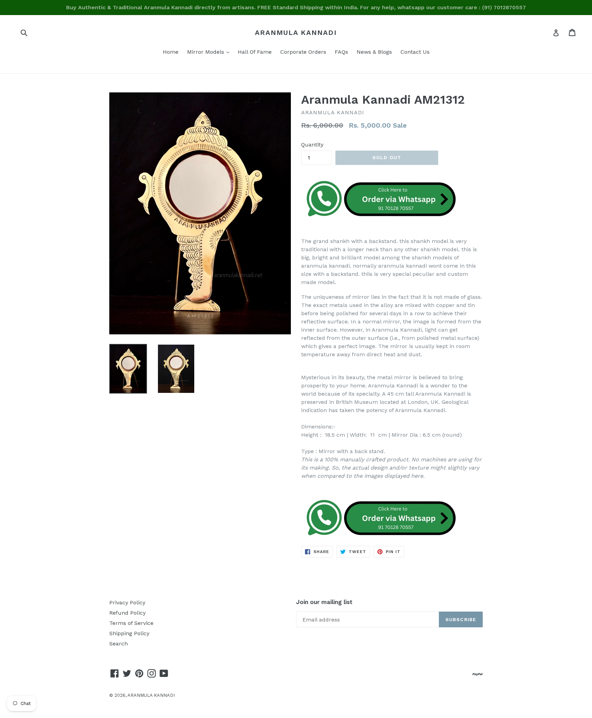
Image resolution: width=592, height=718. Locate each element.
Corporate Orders (303, 52)
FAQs (341, 52)
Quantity (312, 144)
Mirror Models (210, 51)
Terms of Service (131, 623)
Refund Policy (127, 613)
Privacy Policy (127, 602)
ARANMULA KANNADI (296, 32)
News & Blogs (374, 52)
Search (118, 643)
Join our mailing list (324, 602)
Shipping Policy (129, 633)
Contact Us (415, 52)
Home (170, 52)
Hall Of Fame (255, 52)
